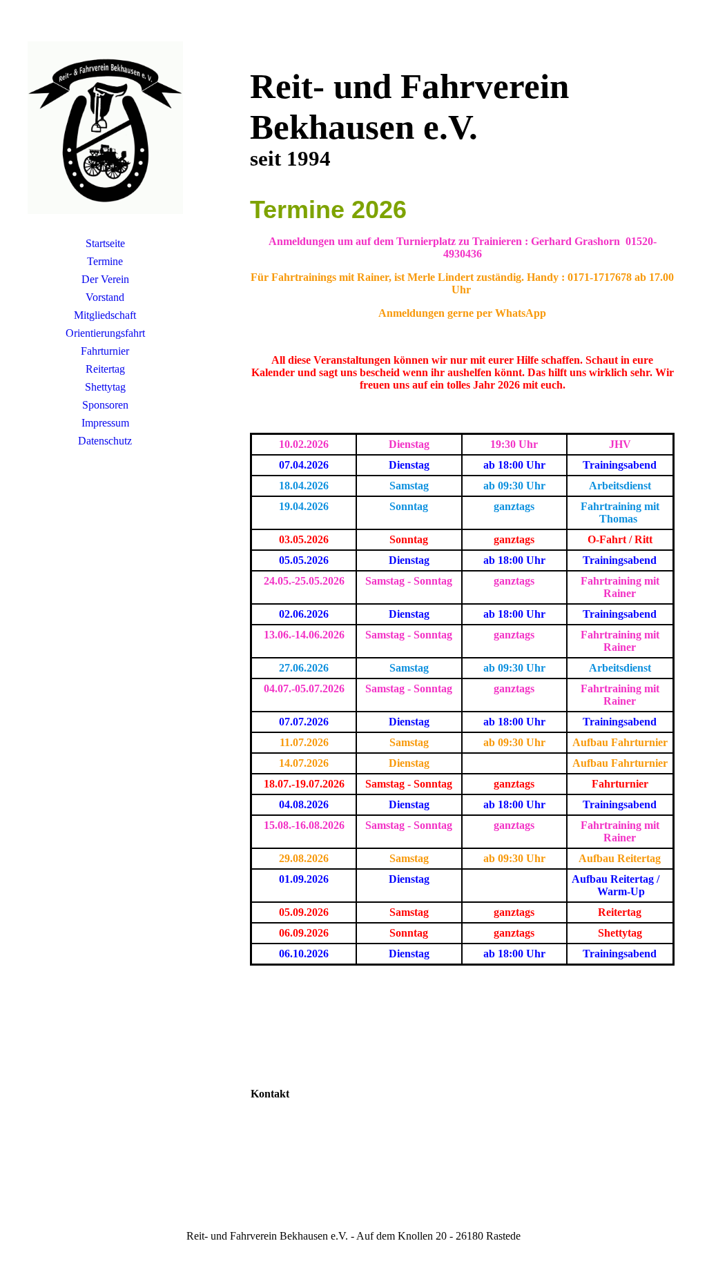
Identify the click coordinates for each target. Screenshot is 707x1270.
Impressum (105, 423)
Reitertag (105, 369)
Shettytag (105, 387)
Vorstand (105, 297)
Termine (105, 261)
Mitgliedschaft (105, 315)
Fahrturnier (105, 351)
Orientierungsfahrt (105, 333)
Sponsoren (105, 405)
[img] (105, 127)
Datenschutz (105, 441)
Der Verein (105, 279)
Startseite (105, 243)
